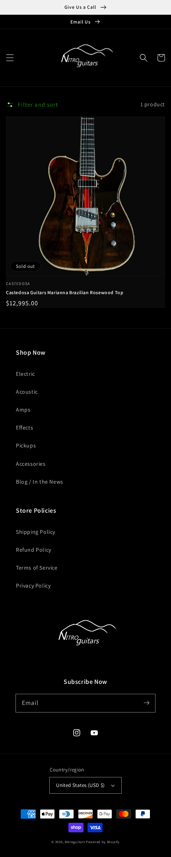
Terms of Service (37, 567)
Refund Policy (33, 549)
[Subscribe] (146, 703)
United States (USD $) (80, 785)
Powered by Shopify (103, 841)
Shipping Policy (35, 531)
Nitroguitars (75, 841)
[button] (10, 57)
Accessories (31, 463)
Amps (23, 409)
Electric (25, 373)
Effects (24, 427)
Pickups (26, 445)
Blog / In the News (39, 481)
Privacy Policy (33, 585)
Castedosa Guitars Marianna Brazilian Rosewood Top (64, 292)
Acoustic (27, 391)
